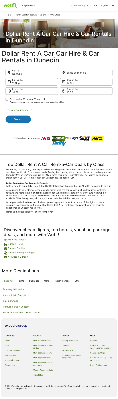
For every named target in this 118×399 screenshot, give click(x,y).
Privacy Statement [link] (70, 340)
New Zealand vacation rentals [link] (43, 346)
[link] (59, 240)
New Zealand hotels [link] (42, 340)
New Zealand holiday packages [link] (42, 363)
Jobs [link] (7, 345)
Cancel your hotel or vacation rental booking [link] (100, 346)
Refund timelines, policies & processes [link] (102, 359)
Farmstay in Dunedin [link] (13, 289)
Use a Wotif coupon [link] (98, 365)
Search (18, 119)
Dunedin (17, 73)
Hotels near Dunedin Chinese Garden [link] (21, 312)
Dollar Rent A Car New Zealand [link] (23, 15)
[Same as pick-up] (86, 72)
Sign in (104, 5)
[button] (59, 110)
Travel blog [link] (38, 375)
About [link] (7, 340)
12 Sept (71, 83)
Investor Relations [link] (12, 360)
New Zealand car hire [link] (42, 353)
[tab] (8, 280)
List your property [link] (12, 350)
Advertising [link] (10, 365)
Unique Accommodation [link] (43, 370)
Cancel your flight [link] (97, 353)
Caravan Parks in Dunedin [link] (16, 306)
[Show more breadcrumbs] (4, 15)
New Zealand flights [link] (42, 358)
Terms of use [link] (67, 350)
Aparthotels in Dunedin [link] (14, 295)
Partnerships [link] (10, 355)
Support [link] (93, 340)
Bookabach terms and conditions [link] (71, 356)
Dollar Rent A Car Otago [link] (50, 15)
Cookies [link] (65, 345)
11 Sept (16, 83)
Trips (94, 5)
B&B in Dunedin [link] (10, 301)
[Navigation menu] (113, 5)
